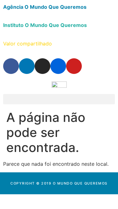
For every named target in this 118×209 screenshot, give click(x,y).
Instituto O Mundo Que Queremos (45, 25)
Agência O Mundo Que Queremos (45, 7)
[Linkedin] (27, 66)
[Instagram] (42, 66)
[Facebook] (11, 66)
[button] (59, 99)
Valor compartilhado (27, 43)
